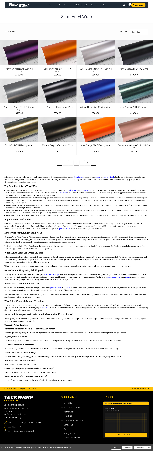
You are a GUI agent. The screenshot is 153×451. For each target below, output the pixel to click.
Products (49, 5)
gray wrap (87, 190)
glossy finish (109, 177)
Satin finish (78, 177)
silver (127, 277)
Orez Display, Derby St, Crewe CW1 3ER (24, 422)
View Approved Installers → (140, 388)
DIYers (67, 288)
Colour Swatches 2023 (73, 420)
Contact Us (100, 5)
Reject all (127, 448)
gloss (61, 229)
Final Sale (63, 5)
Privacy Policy (69, 433)
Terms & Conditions (72, 437)
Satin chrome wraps (51, 274)
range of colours (113, 277)
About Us (89, 5)
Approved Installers (72, 407)
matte (97, 177)
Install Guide (69, 412)
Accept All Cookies (142, 448)
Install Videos (69, 416)
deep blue (46, 308)
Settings (116, 448)
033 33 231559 (14, 426)
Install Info (75, 5)
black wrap (71, 190)
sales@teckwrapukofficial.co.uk (21, 431)
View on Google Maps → (126, 435)
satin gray (63, 193)
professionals (55, 288)
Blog (65, 429)
